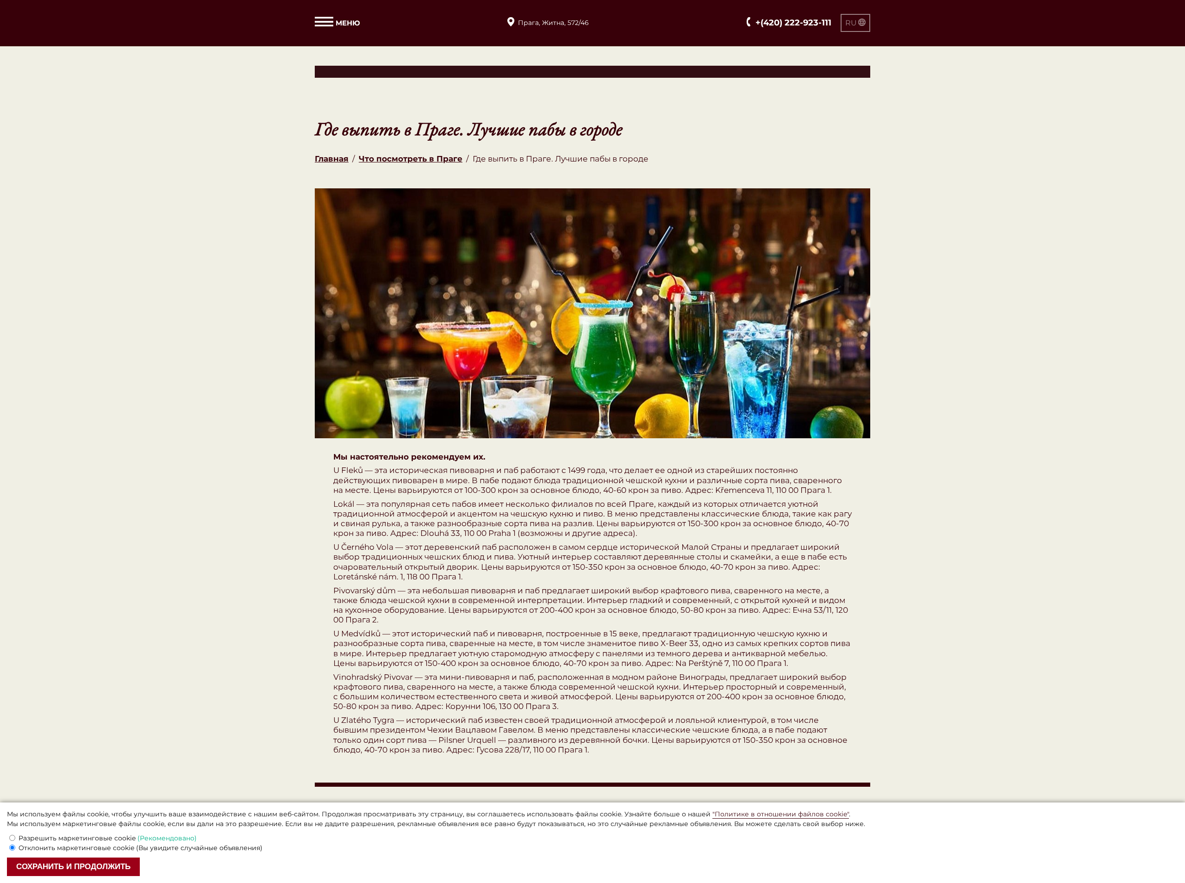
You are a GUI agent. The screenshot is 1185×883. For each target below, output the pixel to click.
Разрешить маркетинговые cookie (108, 838)
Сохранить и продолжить (73, 866)
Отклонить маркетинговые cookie (140, 848)
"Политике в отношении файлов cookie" (780, 814)
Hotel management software (372, 71)
